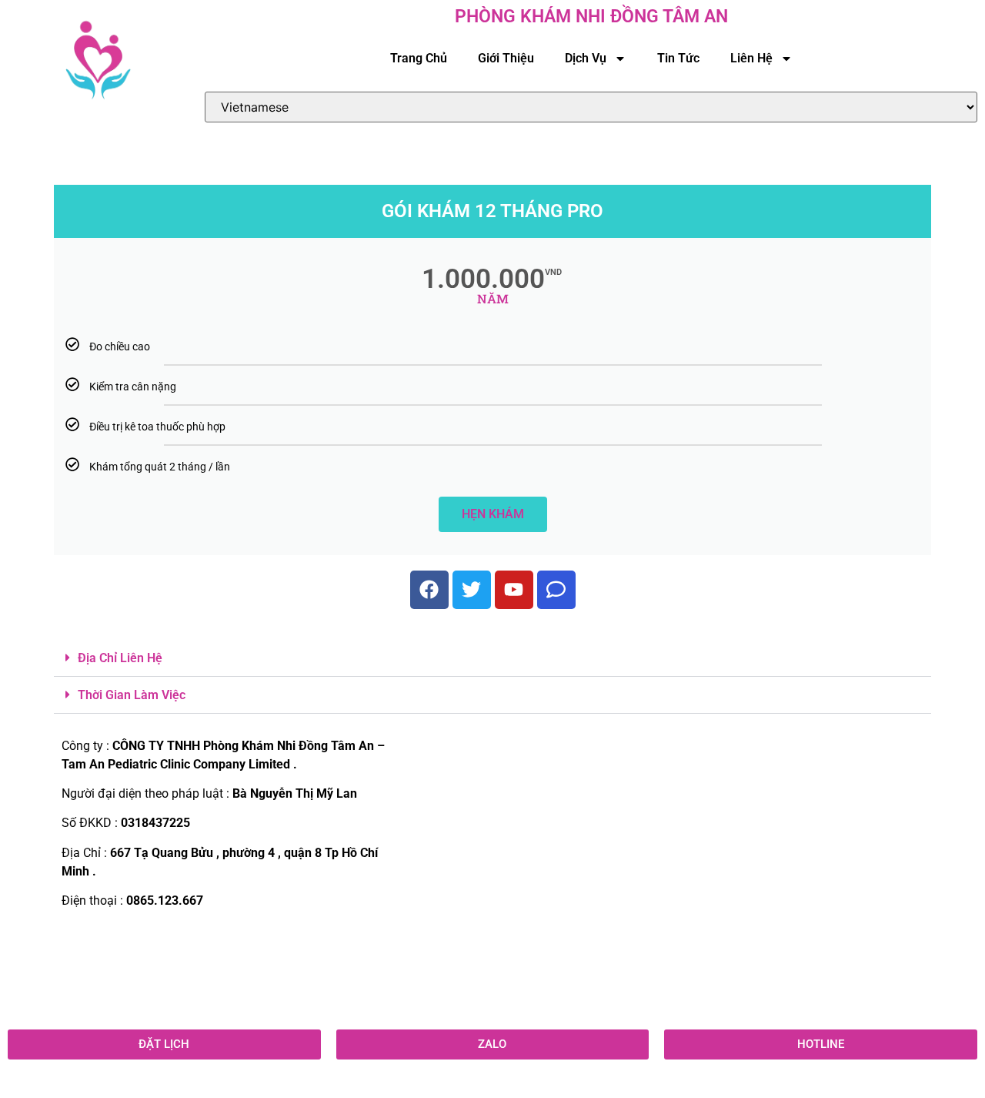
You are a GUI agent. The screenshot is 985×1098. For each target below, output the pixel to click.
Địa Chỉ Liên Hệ (120, 658)
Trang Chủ (418, 58)
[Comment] (556, 590)
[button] (492, 658)
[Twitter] (471, 590)
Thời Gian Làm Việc (131, 695)
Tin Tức (678, 58)
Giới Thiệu (506, 58)
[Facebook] (429, 590)
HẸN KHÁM (493, 514)
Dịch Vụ (585, 58)
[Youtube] (514, 590)
